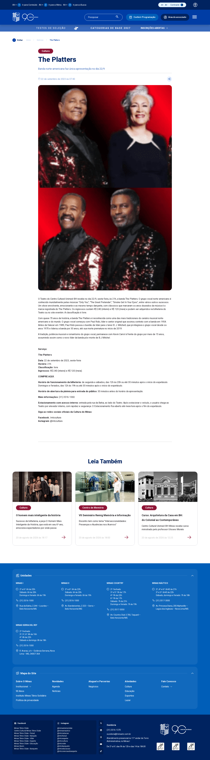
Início (28, 40)
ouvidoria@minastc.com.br (119, 734)
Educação (129, 691)
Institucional (22, 686)
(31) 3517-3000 (163, 600)
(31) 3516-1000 (27, 600)
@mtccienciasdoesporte (67, 751)
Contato (165, 686)
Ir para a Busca (74, 5)
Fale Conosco (168, 681)
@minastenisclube (64, 728)
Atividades (130, 681)
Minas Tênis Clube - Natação (25, 736)
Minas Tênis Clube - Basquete (26, 749)
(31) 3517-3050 (117, 609)
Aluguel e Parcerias (99, 681)
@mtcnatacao (63, 733)
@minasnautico (63, 731)
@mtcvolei (61, 744)
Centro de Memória (93, 507)
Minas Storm (19, 746)
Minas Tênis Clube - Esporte (25, 741)
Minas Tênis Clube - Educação (26, 744)
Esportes (129, 695)
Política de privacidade (27, 700)
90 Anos (20, 691)
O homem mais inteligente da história (38, 515)
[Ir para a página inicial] (25, 17)
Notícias (40, 40)
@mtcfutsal (62, 736)
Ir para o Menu (50, 5)
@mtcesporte (62, 738)
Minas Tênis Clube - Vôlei (24, 738)
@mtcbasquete (63, 746)
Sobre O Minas (24, 681)
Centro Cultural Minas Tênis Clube (27, 731)
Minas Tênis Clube (21, 728)
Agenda (56, 686)
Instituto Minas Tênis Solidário (31, 695)
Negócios (93, 686)
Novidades (58, 681)
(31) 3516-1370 (114, 730)
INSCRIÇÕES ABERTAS (153, 28)
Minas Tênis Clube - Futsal (24, 733)
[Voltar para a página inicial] (176, 729)
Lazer (128, 700)
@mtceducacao (63, 749)
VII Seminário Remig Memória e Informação (105, 515)
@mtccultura (62, 741)
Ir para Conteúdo (24, 5)
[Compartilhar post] (169, 79)
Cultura (46, 51)
